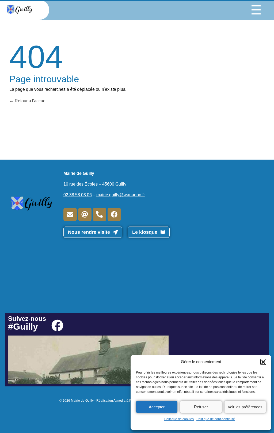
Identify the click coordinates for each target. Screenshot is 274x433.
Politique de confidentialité (215, 419)
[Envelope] (70, 214)
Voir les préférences (245, 407)
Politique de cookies (179, 419)
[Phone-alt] (99, 214)
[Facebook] (114, 214)
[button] (263, 361)
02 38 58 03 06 (77, 195)
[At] (85, 214)
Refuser (201, 407)
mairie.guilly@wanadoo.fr (120, 195)
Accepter (157, 407)
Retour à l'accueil (31, 101)
